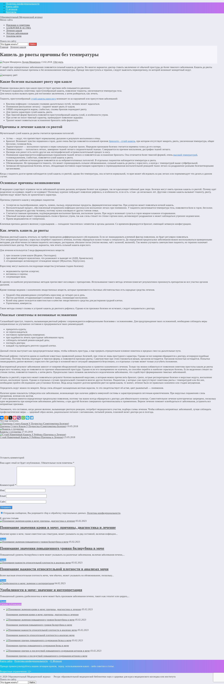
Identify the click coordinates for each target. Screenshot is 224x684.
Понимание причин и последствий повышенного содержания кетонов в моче (46, 656)
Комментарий (8, 485)
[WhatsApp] (23, 418)
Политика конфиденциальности (103, 513)
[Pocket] (14, 418)
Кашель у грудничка (10, 431)
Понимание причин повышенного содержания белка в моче (37, 645)
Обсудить (58, 62)
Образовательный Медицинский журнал (21, 17)
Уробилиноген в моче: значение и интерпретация (41, 590)
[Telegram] (32, 418)
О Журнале (56, 661)
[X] (10, 418)
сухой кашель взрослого (43, 98)
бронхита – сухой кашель (122, 141)
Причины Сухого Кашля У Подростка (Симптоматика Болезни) (33, 426)
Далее (3, 539)
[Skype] (27, 418)
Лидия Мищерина (31, 62)
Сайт (2, 501)
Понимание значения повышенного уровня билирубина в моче (52, 548)
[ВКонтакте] (2, 418)
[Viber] (19, 418)
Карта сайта (6, 661)
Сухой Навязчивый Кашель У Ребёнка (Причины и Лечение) (32, 437)
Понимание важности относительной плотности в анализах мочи (54, 569)
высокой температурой (185, 155)
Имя (2, 490)
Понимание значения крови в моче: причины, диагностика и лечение (58, 527)
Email (3, 496)
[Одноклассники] (6, 418)
